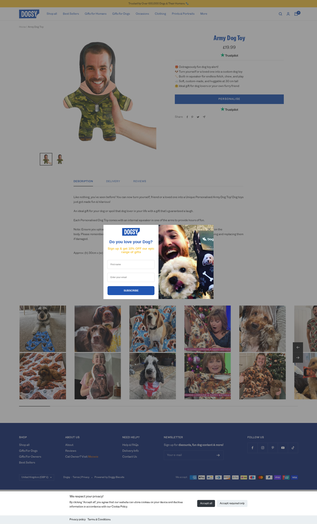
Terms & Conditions (99, 519)
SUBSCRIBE (131, 290)
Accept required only (232, 503)
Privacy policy (78, 519)
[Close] (209, 229)
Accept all (206, 503)
